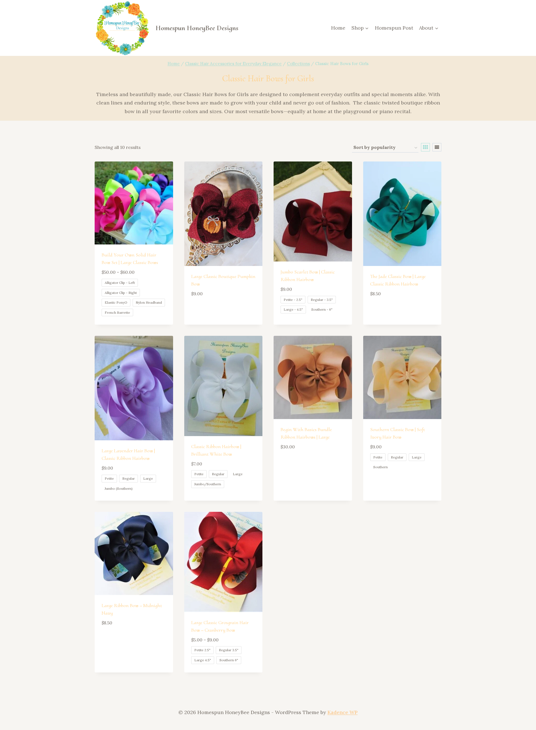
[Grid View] (425, 147)
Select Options (301, 463)
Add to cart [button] (207, 310)
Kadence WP (342, 712)
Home (338, 28)
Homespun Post (394, 28)
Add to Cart (386, 484)
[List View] (436, 147)
